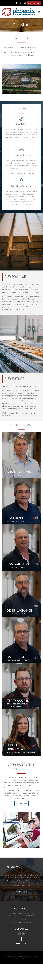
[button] (34, 3)
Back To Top (21, 943)
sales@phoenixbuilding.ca (21, 922)
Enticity (30, 958)
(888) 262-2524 (21, 920)
